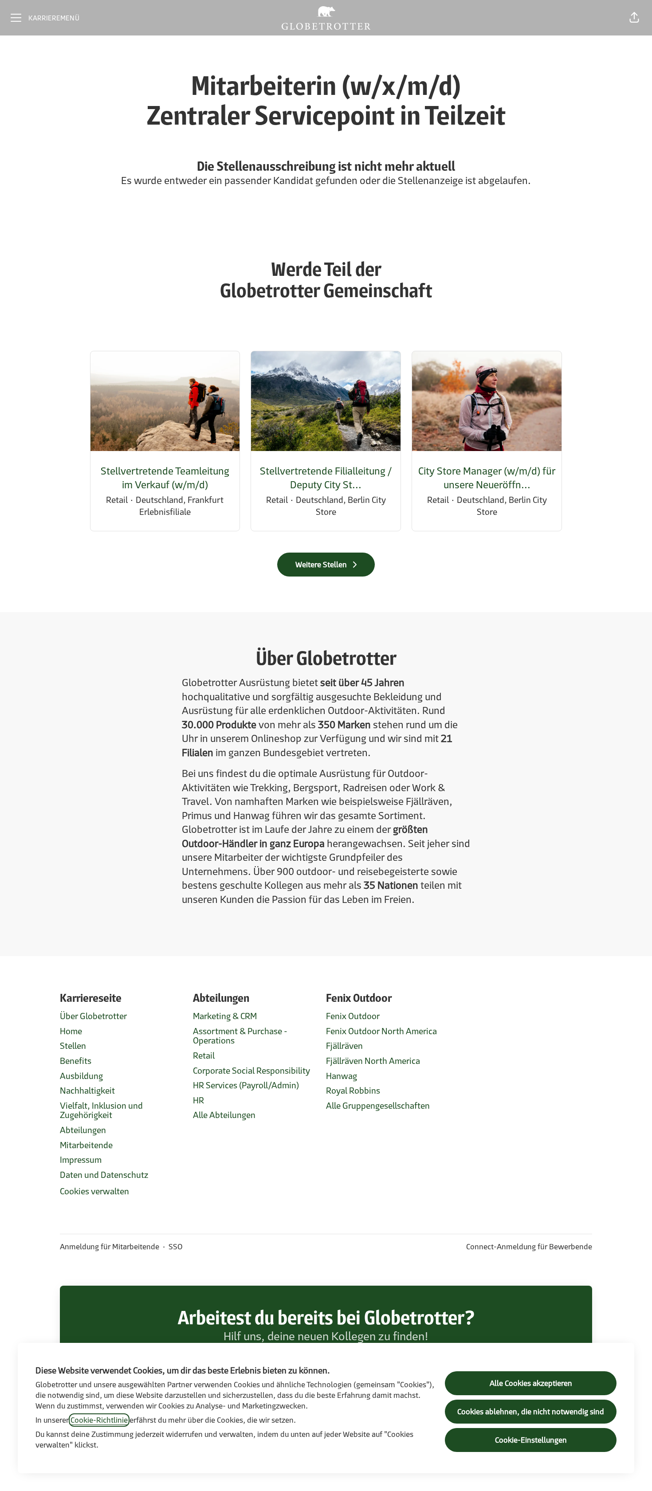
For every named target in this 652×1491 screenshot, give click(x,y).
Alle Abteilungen (224, 1115)
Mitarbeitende (86, 1145)
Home (71, 1031)
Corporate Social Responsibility (251, 1070)
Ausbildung (81, 1076)
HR (198, 1100)
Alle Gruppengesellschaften (378, 1105)
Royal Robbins (353, 1090)
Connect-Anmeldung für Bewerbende (529, 1247)
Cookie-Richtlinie (99, 1420)
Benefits (75, 1060)
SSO (176, 1247)
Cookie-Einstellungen (531, 1440)
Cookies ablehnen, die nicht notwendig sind (530, 1411)
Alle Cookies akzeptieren (531, 1383)
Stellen (73, 1045)
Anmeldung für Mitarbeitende (109, 1247)
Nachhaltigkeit (87, 1090)
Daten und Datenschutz (104, 1174)
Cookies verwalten (94, 1191)
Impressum (81, 1159)
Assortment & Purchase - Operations (240, 1036)
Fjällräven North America (373, 1060)
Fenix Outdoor (353, 1016)
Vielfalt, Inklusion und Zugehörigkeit (101, 1110)
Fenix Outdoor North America (381, 1031)
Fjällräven (344, 1045)
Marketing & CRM (225, 1016)
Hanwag (341, 1076)
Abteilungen (83, 1130)
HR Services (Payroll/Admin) (246, 1085)
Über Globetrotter (93, 1016)
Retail (204, 1055)
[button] (634, 17)
